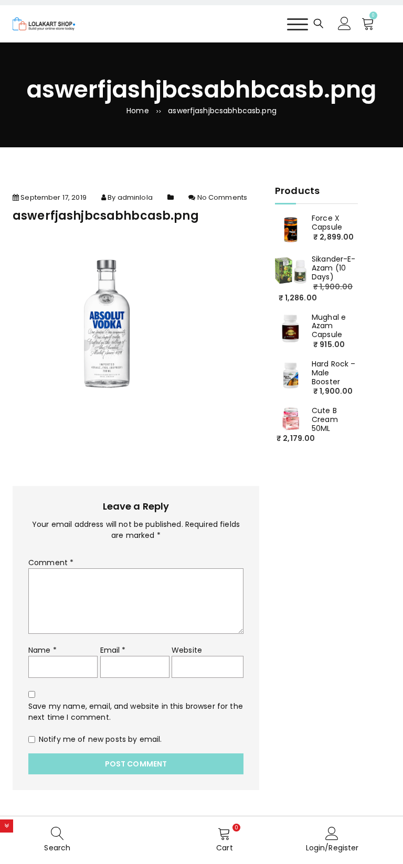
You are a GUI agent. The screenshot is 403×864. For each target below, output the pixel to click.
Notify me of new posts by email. (100, 739)
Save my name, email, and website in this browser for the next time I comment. (135, 711)
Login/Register (332, 848)
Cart (224, 848)
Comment (50, 562)
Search (57, 848)
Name (42, 650)
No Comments (222, 197)
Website (187, 650)
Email (113, 650)
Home (137, 110)
